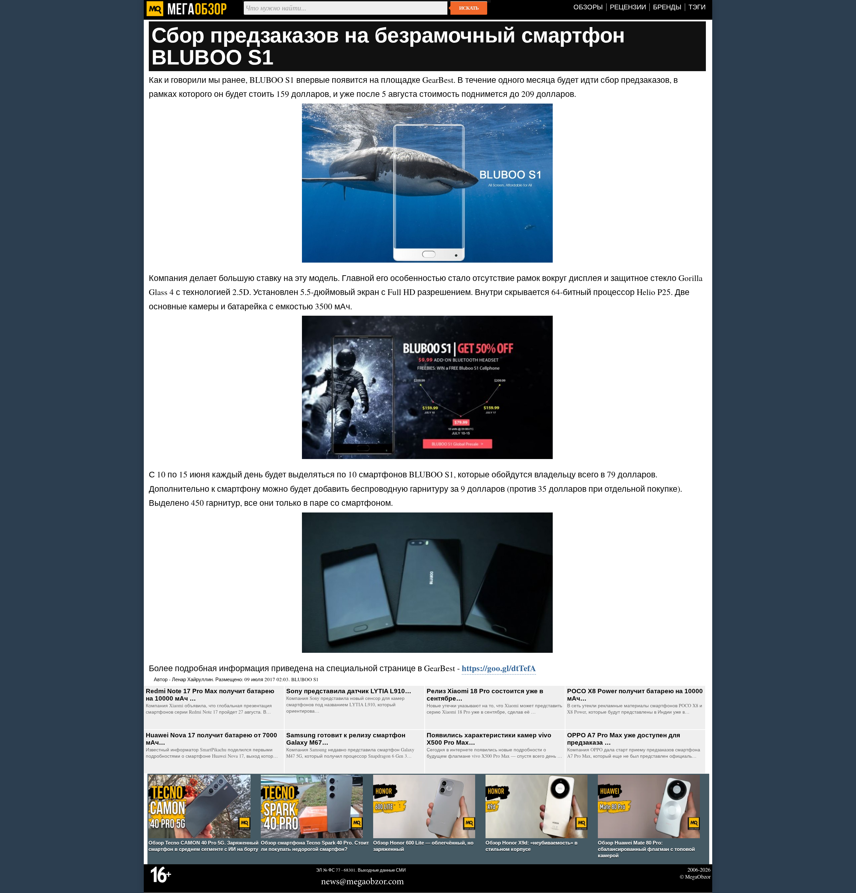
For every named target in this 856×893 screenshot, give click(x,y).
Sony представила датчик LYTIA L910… (348, 691)
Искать (468, 8)
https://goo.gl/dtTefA (499, 668)
